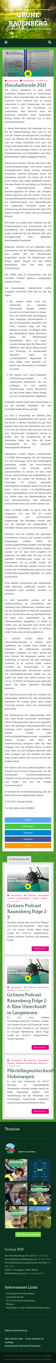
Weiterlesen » (40, 948)
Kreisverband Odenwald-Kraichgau (23, 1345)
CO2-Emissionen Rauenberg (20, 1300)
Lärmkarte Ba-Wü (15, 1296)
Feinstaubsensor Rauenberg (20, 1293)
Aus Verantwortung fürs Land (19, 1255)
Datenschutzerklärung (16, 1330)
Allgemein (32, 895)
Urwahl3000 (46, 1356)
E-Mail (28, 845)
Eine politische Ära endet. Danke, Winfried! (26, 1262)
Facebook (28, 839)
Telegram (28, 833)
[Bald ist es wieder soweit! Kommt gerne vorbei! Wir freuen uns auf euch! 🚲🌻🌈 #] (40, 1194)
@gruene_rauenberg (26, 1151)
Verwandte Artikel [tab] (20, 859)
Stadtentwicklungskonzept (26, 1063)
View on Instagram (30, 1234)
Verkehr (44, 898)
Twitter (28, 820)
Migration (11, 1063)
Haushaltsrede (28, 80)
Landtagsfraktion (23, 898)
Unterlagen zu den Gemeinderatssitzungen (28, 1307)
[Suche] (49, 42)
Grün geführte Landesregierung (21, 1259)
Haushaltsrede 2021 (25, 85)
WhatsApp (28, 826)
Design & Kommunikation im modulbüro (35, 1359)
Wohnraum (43, 1063)
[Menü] (6, 42)
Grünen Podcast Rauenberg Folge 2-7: (27, 911)
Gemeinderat (12, 80)
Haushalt (10, 898)
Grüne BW (14, 1249)
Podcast (36, 898)
